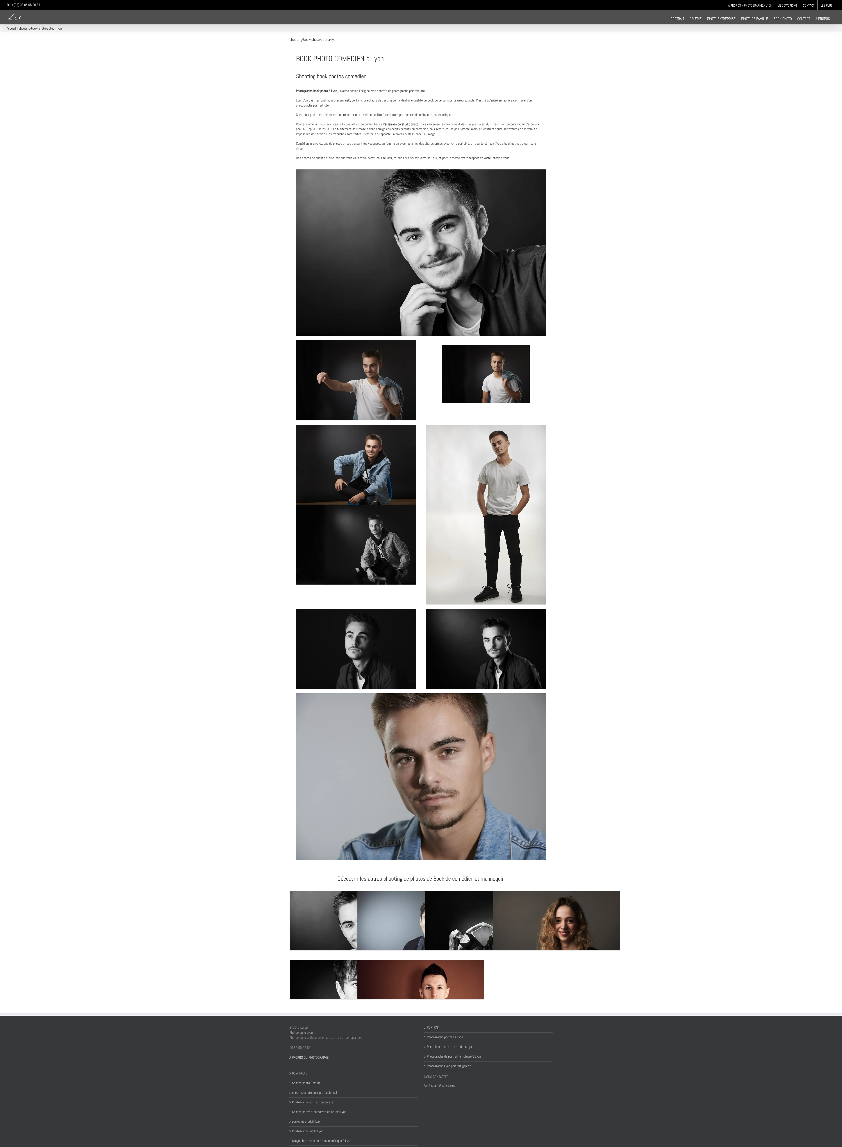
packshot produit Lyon (306, 1121)
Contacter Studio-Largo (439, 1085)
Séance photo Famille (306, 1083)
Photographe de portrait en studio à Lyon (454, 1056)
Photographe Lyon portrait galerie (449, 1066)
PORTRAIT (433, 1027)
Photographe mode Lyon (307, 1131)
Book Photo (299, 1073)
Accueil (11, 28)
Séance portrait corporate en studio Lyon (319, 1112)
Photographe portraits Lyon (445, 1037)
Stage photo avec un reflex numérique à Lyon (321, 1140)
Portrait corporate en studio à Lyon (450, 1046)
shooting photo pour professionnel (314, 1092)
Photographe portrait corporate (312, 1102)
